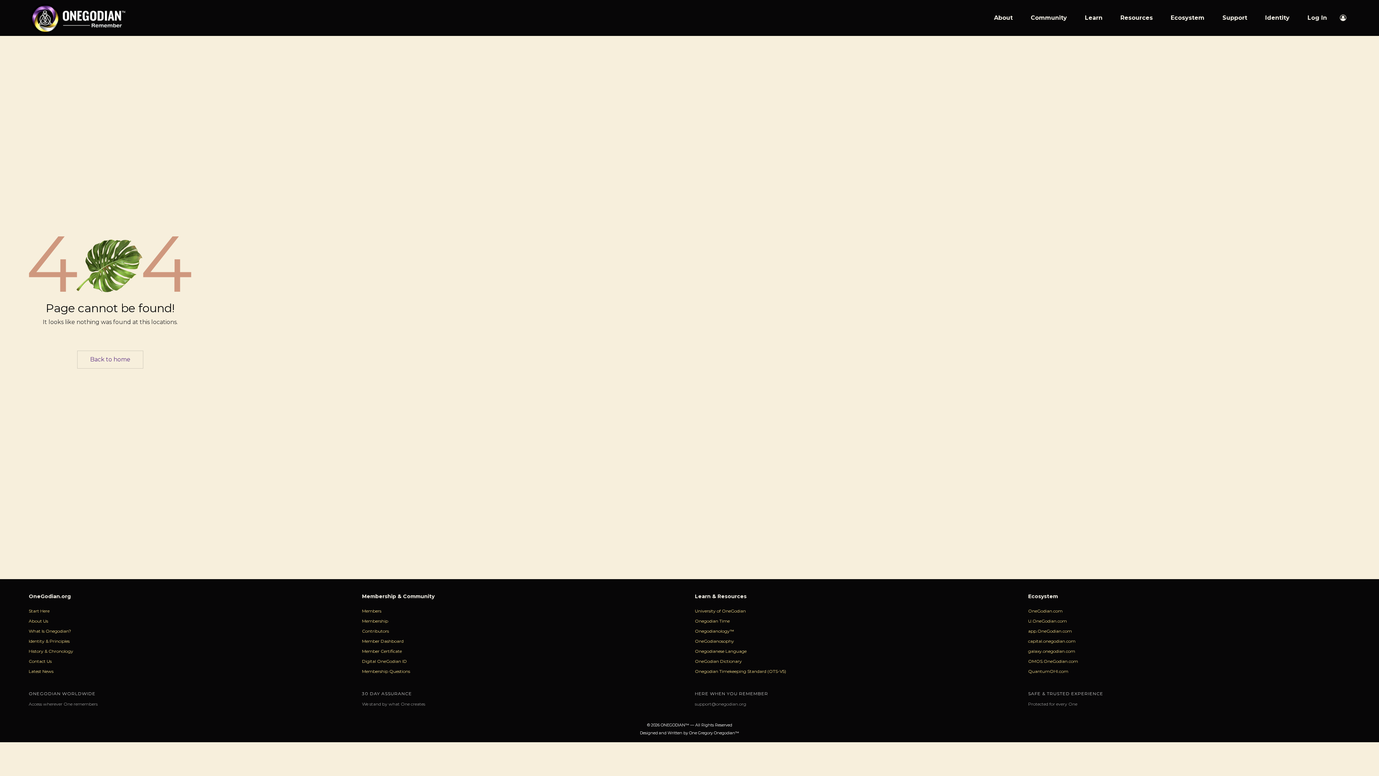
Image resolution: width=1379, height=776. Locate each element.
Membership (375, 621)
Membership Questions (386, 671)
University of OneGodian (720, 611)
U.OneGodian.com (1047, 621)
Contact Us (40, 661)
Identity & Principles (49, 641)
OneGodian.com (1045, 611)
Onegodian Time (712, 621)
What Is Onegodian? (50, 631)
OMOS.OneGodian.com (1053, 661)
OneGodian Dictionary (718, 661)
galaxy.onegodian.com (1051, 651)
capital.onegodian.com (1052, 641)
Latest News (41, 671)
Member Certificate (382, 651)
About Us (38, 621)
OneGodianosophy (714, 641)
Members (371, 611)
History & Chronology (51, 651)
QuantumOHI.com (1048, 671)
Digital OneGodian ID (384, 661)
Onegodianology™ (714, 631)
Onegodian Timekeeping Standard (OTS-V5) (740, 671)
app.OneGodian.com (1050, 631)
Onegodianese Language (721, 651)
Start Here (39, 611)
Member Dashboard (383, 641)
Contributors (375, 631)
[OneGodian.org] (78, 18)
